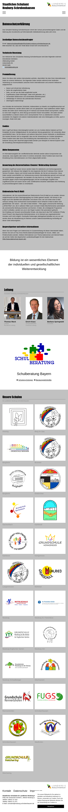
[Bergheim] (17, 448)
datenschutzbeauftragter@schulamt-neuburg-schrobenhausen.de (29, 43)
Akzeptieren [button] (50, 806)
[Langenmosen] (17, 572)
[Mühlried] (50, 572)
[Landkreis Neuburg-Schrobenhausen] (56, 6)
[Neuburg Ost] (50, 634)
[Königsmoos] (50, 541)
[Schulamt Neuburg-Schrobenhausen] (34, 365)
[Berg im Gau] (50, 417)
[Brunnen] (50, 448)
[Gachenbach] (17, 510)
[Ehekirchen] (50, 479)
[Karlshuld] (50, 510)
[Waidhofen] (50, 727)
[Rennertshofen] (17, 696)
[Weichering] (17, 758)
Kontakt (6, 790)
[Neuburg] (17, 603)
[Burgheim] (17, 479)
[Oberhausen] (50, 665)
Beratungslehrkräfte (43, 380)
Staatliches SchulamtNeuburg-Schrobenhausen (18, 6)
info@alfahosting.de (11, 67)
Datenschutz (20, 790)
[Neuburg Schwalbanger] (17, 665)
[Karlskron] (17, 541)
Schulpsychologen (25, 380)
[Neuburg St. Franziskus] (50, 603)
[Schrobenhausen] (50, 696)
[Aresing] (17, 417)
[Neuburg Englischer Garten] (17, 634)
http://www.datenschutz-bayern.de (14, 239)
